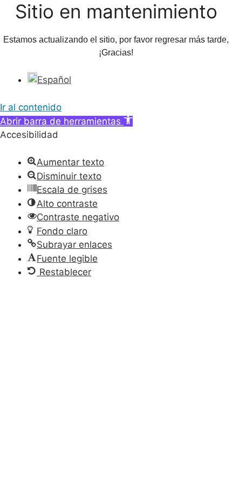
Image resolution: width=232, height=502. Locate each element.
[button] (66, 121)
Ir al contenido (31, 107)
